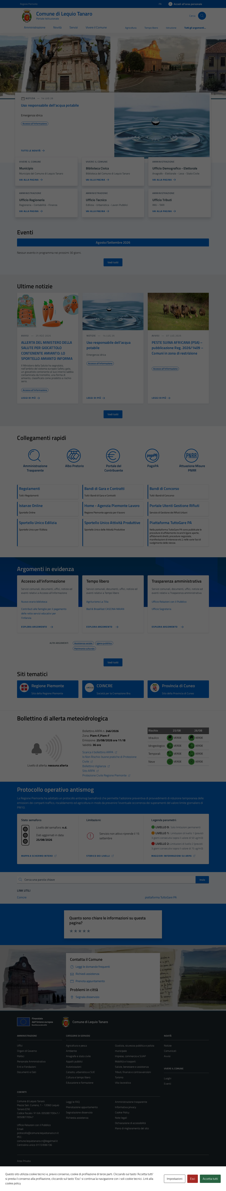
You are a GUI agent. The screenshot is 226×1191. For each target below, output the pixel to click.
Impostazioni (174, 1178)
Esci (192, 1178)
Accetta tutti (210, 1178)
